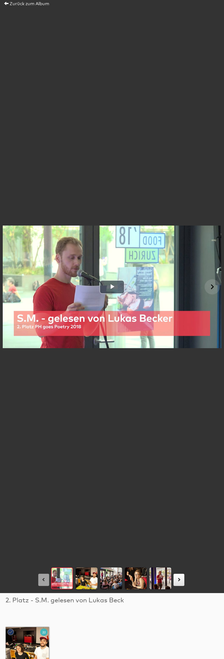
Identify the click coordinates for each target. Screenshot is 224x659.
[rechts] (178, 580)
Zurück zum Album (28, 4)
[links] (43, 580)
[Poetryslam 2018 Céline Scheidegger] (27, 648)
